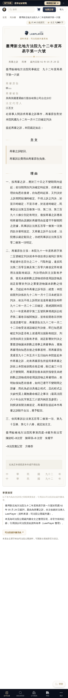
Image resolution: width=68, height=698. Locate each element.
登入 (62, 9)
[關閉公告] (63, 3)
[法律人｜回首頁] (4, 9)
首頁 (5, 17)
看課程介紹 (52, 3)
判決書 (13, 17)
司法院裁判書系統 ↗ (14, 532)
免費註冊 (49, 9)
